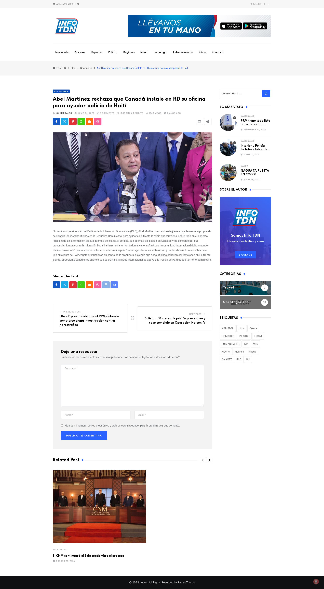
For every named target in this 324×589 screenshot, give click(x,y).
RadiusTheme (186, 582)
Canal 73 (217, 52)
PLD (239, 359)
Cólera (253, 328)
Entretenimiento (183, 52)
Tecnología (160, 52)
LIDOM (258, 336)
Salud (143, 52)
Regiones (129, 52)
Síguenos (246, 254)
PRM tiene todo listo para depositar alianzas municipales (256, 124)
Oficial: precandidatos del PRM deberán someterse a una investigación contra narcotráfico (89, 321)
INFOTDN (244, 336)
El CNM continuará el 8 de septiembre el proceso (88, 555)
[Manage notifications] (316, 581)
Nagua (244, 166)
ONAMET (227, 359)
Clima (202, 52)
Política (112, 52)
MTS (255, 343)
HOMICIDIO (228, 336)
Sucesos (80, 52)
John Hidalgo (64, 113)
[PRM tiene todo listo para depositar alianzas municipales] (228, 122)
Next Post (195, 314)
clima (242, 328)
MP (246, 343)
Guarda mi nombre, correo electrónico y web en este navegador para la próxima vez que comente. (122, 425)
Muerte (226, 351)
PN (248, 359)
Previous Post (72, 312)
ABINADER (228, 328)
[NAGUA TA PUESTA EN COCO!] (228, 172)
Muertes (239, 351)
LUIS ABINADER (230, 343)
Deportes (96, 52)
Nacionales (62, 52)
